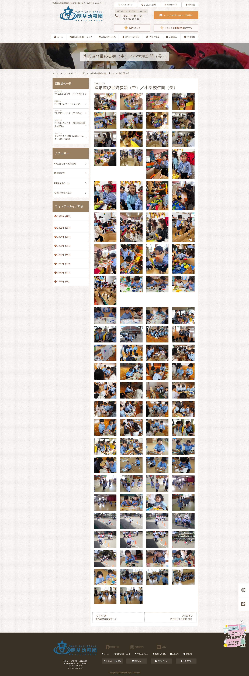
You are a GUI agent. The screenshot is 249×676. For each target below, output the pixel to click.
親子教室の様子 (64, 193)
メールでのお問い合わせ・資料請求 (178, 15)
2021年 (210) (64, 264)
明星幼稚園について (82, 37)
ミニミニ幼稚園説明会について (178, 28)
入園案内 (173, 37)
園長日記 (191, 5)
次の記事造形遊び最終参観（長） (181, 617)
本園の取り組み (108, 37)
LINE (164, 647)
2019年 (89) (63, 281)
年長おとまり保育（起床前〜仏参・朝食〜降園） (69, 137)
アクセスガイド (127, 5)
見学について (135, 28)
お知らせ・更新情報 (66, 164)
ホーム (60, 37)
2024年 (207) (64, 237)
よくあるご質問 (150, 5)
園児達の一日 (172, 5)
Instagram (139, 647)
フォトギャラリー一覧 (74, 73)
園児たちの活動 (132, 37)
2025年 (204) (64, 228)
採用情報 (191, 37)
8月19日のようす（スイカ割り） (69, 94)
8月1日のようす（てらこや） (68, 103)
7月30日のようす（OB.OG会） (68, 113)
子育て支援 (154, 37)
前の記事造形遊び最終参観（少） (107, 617)
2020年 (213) (64, 273)
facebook (114, 647)
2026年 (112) (63, 216)
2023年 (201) (64, 246)
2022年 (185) (64, 255)
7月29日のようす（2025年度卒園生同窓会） (69, 124)
